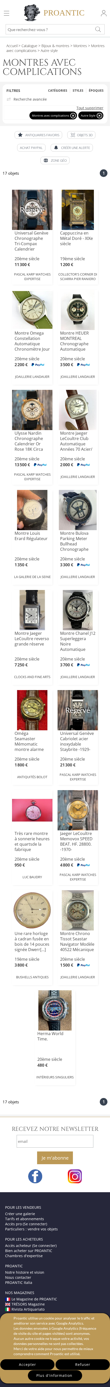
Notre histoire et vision (24, 1272)
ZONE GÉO (59, 160)
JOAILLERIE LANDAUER (32, 376)
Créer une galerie (20, 1213)
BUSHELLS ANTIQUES (32, 977)
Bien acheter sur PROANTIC (28, 1250)
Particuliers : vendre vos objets (31, 1229)
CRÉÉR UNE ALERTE (75, 147)
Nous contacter (18, 1277)
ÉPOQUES (96, 90)
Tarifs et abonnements (24, 1218)
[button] (81, 135)
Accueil (12, 45)
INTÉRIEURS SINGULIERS (55, 1077)
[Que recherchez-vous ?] (98, 29)
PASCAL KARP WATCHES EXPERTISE (32, 276)
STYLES (78, 90)
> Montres (78, 45)
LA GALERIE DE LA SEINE (32, 576)
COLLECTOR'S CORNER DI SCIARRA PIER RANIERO (77, 276)
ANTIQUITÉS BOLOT (32, 777)
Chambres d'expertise (24, 1255)
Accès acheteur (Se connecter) (31, 1245)
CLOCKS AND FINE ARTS (32, 677)
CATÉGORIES (57, 90)
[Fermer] (73, 115)
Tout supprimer (89, 108)
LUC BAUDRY (32, 877)
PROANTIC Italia (18, 1282)
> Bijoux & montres (53, 45)
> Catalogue (27, 45)
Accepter (27, 1364)
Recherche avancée (30, 99)
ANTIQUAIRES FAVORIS (42, 135)
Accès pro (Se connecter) (26, 1223)
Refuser (82, 1364)
